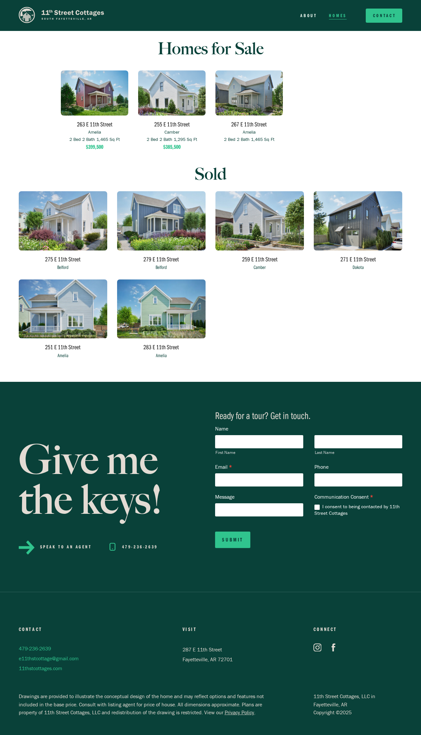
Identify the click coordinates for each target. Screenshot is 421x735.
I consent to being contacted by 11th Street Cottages (357, 509)
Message (225, 496)
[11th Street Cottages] (61, 15)
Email (223, 466)
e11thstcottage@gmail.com (49, 658)
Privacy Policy (239, 712)
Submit (232, 539)
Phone (321, 466)
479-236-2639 (35, 648)
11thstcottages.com (40, 668)
